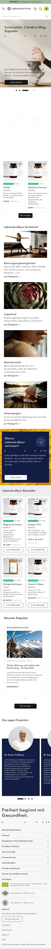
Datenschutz (7, 930)
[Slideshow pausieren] (33, 90)
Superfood (10, 314)
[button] (4, 9)
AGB (3, 939)
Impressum (6, 925)
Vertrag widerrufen (12, 919)
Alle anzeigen (25, 215)
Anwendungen (12, 413)
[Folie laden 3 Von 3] (28, 90)
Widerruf (5, 935)
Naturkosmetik (12, 362)
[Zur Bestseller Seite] (25, 2)
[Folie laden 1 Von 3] (19, 90)
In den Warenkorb (13, 549)
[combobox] (25, 16)
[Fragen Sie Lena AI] (46, 9)
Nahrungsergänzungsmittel (20, 263)
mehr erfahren (15, 477)
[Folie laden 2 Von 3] (24, 90)
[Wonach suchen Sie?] (47, 16)
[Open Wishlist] (35, 9)
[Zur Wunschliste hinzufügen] (20, 114)
